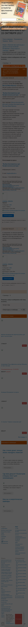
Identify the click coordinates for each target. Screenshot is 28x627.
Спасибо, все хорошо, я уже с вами (14, 28)
